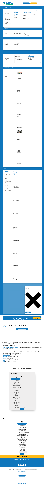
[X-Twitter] (21, 465)
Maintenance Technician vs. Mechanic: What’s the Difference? (16, 241)
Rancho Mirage (5, 356)
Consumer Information (31, 56)
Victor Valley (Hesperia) (6, 359)
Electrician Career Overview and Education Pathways (19, 79)
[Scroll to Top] (22, 489)
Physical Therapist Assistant (16, 402)
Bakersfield (4, 354)
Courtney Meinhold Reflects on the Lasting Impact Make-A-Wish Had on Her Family (8, 174)
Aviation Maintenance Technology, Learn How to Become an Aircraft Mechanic (19, 103)
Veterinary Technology (16, 407)
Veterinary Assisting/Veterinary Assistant (16, 406)
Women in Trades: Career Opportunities (7, 185)
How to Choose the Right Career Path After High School (8, 188)
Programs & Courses (11, 462)
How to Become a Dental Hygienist (19, 163)
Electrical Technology (16, 386)
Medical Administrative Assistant (16, 397)
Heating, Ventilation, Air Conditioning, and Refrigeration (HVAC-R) (11, 347)
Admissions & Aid (21, 462)
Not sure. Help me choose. (16, 380)
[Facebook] (19, 465)
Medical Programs (16, 14)
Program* (16, 377)
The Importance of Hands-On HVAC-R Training (15, 214)
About (34, 462)
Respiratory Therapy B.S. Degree (16, 398)
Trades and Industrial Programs (27, 12)
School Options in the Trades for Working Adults (15, 266)
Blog (13, 171)
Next (22, 409)
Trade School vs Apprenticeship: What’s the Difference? (16, 279)
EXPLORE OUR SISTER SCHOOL (22, 471)
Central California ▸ (16, 31)
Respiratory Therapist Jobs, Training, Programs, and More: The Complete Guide (19, 151)
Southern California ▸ (26, 31)
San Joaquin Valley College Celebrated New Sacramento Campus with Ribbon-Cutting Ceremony (8, 177)
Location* (24, 407)
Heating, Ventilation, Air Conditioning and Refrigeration (16, 387)
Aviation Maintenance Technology (16, 385)
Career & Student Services (28, 462)
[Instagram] (25, 465)
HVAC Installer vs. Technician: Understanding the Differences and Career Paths (16, 227)
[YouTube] (23, 465)
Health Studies (16, 396)
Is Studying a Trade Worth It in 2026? (15, 253)
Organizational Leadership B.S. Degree (16, 384)
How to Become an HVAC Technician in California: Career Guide (19, 115)
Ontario (4, 360)
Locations (17, 462)
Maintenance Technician (6, 349)
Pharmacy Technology (16, 401)
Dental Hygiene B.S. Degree (16, 394)
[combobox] (28, 288)
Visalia (4, 361)
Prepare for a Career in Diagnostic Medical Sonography (19, 127)
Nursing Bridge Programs (16, 392)
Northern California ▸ (7, 31)
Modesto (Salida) (5, 357)
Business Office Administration (16, 382)
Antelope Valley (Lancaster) (6, 355)
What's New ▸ (16, 55)
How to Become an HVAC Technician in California (16, 200)
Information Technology (16, 383)
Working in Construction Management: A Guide (19, 91)
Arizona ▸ (34, 31)
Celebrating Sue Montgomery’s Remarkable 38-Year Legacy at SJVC (8, 191)
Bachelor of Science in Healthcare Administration (16, 395)
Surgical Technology (16, 403)
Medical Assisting (16, 400)
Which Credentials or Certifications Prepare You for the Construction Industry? (16, 187)
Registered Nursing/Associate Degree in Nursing (16, 391)
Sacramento (4, 358)
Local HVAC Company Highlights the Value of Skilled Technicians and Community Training (8, 181)
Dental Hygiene (16, 405)
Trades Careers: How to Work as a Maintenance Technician (19, 139)
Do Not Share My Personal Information (22, 481)
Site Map (19, 483)
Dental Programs (16, 12)
